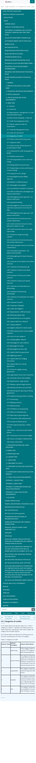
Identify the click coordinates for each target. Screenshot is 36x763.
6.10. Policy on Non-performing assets (24, 617)
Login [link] (32, 6)
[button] (34, 11)
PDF (16, 613)
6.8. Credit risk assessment (9, 617)
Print (23, 613)
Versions (30, 613)
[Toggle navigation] (32, 1)
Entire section (7, 613)
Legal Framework (10, 6)
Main (2, 6)
